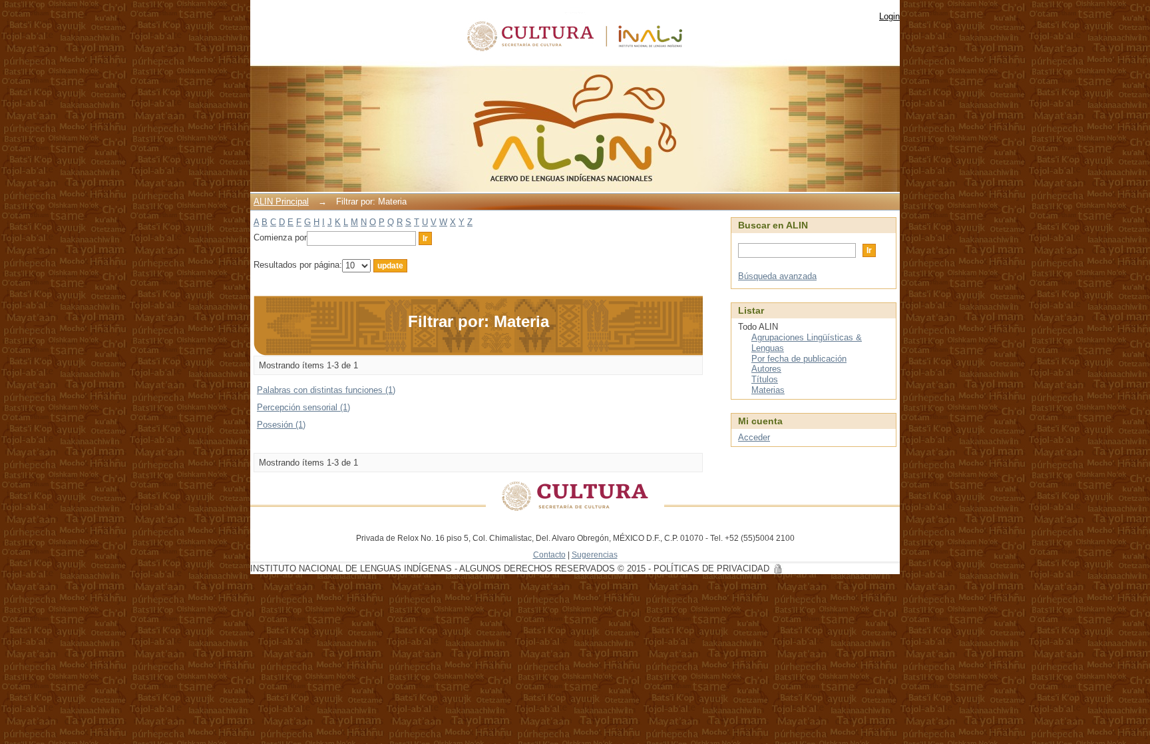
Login (889, 16)
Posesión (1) (281, 425)
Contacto (549, 554)
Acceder (754, 437)
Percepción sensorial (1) (303, 407)
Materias (768, 390)
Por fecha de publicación (799, 359)
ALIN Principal (281, 201)
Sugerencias (595, 554)
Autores (766, 369)
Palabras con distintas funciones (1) (326, 390)
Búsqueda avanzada (777, 276)
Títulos (764, 379)
